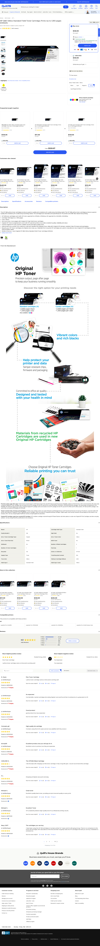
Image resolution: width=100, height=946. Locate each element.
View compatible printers (24, 80)
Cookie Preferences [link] (54, 939)
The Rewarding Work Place (82, 898)
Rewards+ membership (32, 893)
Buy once (76, 26)
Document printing (31, 909)
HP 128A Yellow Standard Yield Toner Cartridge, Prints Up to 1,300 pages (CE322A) (13, 125)
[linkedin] (47, 886)
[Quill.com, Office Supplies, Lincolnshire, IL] (6, 933)
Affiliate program (30, 921)
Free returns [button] (74, 75)
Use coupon (65, 876)
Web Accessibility (79, 903)
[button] (65, 6)
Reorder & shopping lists (57, 893)
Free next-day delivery (76, 71)
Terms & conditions (25, 939)
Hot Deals (23, 12)
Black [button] (71, 85)
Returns (4, 896)
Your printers (54, 898)
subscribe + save (47, 12)
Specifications (16, 201)
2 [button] (46, 841)
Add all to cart (50, 152)
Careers (77, 900)
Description (5, 201)
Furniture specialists (31, 914)
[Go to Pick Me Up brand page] (39, 863)
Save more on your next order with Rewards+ (16, 1)
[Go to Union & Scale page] (67, 863)
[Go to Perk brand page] (46, 863)
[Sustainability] (6, 238)
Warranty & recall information (9, 908)
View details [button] (82, 101)
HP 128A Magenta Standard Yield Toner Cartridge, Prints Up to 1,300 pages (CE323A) (41, 593)
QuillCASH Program (31, 898)
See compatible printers (6, 188)
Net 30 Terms (29, 903)
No (47, 683)
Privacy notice (35, 939)
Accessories (29, 201)
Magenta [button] (84, 85)
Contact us (4, 913)
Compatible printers (51, 201)
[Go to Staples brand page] (53, 863)
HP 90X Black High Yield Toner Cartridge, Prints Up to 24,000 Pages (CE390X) (75, 180)
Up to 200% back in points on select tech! (50, 1)
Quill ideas (28, 919)
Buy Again (30, 12)
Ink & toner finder (55, 896)
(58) (59, 645)
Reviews (39, 201)
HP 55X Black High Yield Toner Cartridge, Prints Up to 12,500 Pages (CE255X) (58, 180)
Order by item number (56, 900)
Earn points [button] (94, 22)
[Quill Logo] (6, 6)
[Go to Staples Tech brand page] (60, 863)
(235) (59, 639)
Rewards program (30, 896)
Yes (41, 683)
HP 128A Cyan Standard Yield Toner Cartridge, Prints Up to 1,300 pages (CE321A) (81, 125)
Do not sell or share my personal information (70, 939)
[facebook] (51, 886)
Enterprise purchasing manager (34, 911)
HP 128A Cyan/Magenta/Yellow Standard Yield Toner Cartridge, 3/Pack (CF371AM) (58, 593)
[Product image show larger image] (50, 375)
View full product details (13, 80)
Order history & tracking (7, 893)
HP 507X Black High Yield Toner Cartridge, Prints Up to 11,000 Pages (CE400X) (92, 180)
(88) (59, 641)
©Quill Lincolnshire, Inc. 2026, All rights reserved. (21, 933)
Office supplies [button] (69, 12)
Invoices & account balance (8, 900)
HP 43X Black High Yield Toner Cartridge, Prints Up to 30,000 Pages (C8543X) (7, 180)
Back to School (38, 12)
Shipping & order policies (8, 905)
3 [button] (49, 841)
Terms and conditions (42, 880)
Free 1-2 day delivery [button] (56, 192)
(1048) (59, 637)
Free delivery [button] (4, 192)
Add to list (73, 79)
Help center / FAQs (6, 903)
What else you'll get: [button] (79, 64)
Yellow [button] (91, 85)
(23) (59, 643)
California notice (44, 939)
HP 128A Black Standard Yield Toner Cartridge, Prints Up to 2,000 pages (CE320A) (48, 125)
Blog (76, 896)
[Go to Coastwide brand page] (32, 863)
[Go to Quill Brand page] (25, 863)
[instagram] (43, 886)
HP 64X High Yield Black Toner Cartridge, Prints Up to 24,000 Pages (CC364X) (41, 180)
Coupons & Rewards (14, 12)
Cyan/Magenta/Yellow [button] (75, 88)
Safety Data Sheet (7, 232)
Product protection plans (32, 916)
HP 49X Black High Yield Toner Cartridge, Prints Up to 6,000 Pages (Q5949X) (24, 180)
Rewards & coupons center (57, 903)
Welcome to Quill (79, 893)
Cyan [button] (78, 85)
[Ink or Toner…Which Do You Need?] (2, 238)
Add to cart (87, 45)
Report (54, 683)
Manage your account (7, 898)
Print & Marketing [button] (57, 12)
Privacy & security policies (8, 910)
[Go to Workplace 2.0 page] (74, 863)
